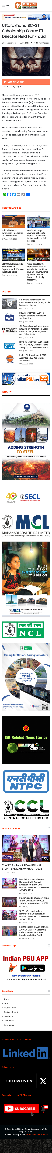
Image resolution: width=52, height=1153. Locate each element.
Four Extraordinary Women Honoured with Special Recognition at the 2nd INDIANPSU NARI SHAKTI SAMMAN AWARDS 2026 (34, 885)
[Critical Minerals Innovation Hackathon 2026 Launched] (13, 221)
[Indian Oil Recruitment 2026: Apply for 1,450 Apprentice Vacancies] (9, 359)
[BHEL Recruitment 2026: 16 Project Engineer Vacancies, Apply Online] (9, 317)
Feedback (8, 1016)
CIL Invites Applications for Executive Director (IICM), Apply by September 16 (34, 302)
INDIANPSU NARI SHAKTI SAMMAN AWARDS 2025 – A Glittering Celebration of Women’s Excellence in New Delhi (34, 931)
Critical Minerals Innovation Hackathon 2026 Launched (12, 233)
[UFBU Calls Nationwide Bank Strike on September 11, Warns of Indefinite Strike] (13, 255)
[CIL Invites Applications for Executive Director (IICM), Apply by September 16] (9, 303)
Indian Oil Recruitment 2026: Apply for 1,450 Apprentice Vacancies (33, 358)
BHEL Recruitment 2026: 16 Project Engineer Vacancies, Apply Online (32, 315)
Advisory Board (11, 1012)
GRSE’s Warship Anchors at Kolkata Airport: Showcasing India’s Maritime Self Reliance (36, 235)
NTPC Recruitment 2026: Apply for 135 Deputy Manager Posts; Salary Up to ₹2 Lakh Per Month (34, 345)
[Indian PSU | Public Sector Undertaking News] (26, 5)
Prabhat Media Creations (37, 1134)
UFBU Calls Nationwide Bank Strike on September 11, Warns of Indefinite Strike (13, 268)
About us (8, 999)
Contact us (9, 1025)
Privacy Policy (10, 1007)
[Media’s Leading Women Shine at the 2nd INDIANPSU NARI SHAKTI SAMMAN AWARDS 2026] (9, 902)
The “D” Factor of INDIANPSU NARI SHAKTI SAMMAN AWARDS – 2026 (22, 867)
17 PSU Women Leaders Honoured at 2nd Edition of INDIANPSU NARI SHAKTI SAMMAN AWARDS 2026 (34, 915)
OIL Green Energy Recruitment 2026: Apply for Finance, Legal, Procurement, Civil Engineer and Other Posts (34, 330)
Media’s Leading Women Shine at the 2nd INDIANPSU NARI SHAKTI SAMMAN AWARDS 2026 (34, 901)
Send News (9, 1020)
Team (6, 1003)
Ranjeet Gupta (10, 43)
